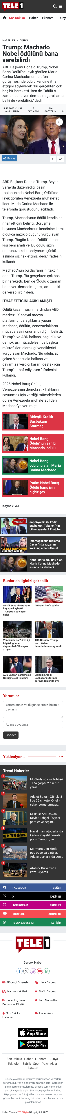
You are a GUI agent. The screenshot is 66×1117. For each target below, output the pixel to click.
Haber (33, 18)
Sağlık (27, 1063)
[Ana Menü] (60, 6)
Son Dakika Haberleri (11, 1015)
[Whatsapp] (47, 971)
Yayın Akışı (49, 1063)
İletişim (33, 1068)
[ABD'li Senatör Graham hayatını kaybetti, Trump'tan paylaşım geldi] (17, 594)
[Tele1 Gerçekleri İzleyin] (12, 6)
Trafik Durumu (47, 991)
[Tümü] (61, 756)
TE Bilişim (23, 1112)
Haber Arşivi (46, 1013)
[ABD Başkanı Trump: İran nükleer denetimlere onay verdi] (49, 629)
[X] (26, 971)
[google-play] (33, 1044)
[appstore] (33, 1033)
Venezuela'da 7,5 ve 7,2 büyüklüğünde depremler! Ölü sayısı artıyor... (16, 645)
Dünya (24, 40)
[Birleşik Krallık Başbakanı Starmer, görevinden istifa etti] (49, 664)
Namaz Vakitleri (17, 991)
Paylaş (11, 158)
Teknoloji (14, 1063)
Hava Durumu (48, 982)
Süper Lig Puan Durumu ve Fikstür (13, 1002)
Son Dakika (17, 18)
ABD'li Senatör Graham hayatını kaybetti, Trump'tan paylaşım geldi (16, 610)
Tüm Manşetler (48, 1000)
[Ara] (55, 6)
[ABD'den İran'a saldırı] (49, 594)
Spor (36, 1063)
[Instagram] (33, 971)
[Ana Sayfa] (4, 18)
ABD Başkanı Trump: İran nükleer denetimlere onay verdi (48, 643)
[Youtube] (40, 971)
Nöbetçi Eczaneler (18, 982)
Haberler (8, 40)
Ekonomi (48, 18)
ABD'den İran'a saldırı (47, 605)
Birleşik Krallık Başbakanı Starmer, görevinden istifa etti (47, 677)
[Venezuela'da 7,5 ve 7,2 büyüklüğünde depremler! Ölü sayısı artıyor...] (17, 629)
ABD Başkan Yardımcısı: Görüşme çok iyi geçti (17, 676)
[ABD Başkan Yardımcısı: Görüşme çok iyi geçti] (17, 664)
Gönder (11, 735)
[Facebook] (19, 971)
